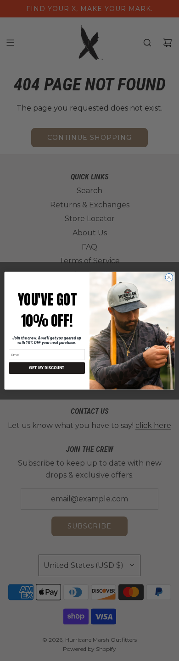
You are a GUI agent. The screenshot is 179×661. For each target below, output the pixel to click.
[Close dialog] (169, 277)
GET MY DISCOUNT (47, 368)
